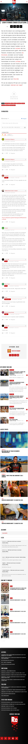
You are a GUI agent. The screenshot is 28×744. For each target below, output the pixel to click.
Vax (3, 557)
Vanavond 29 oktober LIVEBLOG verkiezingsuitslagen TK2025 (16, 396)
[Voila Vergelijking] (4, 420)
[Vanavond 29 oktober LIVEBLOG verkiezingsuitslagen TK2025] (4, 397)
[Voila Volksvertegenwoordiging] (4, 409)
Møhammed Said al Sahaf (11, 190)
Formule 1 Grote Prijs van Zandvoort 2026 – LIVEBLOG (13, 476)
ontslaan (18, 61)
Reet (6, 297)
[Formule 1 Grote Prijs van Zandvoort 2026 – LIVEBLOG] (14, 464)
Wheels (3, 474)
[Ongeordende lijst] (11, 127)
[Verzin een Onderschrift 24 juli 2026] (5, 610)
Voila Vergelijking (13, 419)
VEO (3, 498)
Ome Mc (15, 79)
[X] (14, 26)
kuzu (12, 103)
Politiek (4, 19)
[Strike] (7, 127)
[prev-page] (2, 641)
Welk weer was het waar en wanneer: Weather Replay (11, 451)
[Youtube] (18, 355)
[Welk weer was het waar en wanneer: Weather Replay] (14, 440)
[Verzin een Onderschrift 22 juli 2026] (5, 633)
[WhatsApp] (21, 26)
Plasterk (18, 103)
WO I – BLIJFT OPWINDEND (6, 662)
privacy (3, 105)
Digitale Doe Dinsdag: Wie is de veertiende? (10, 710)
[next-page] (4, 641)
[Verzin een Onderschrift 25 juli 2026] (5, 599)
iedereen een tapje (16, 85)
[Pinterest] (17, 26)
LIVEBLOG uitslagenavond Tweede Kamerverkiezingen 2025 (16, 383)
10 (26, 409)
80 (26, 384)
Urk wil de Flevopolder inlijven (8, 664)
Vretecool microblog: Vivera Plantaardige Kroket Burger (13, 674)
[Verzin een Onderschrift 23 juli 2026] (5, 622)
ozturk (15, 103)
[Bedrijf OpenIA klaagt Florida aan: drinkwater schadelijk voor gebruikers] (4, 372)
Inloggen (24, 118)
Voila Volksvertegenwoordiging (16, 408)
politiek (23, 103)
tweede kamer (12, 105)
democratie (7, 103)
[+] (19, 127)
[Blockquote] (12, 127)
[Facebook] (11, 26)
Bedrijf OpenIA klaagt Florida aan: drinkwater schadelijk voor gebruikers (17, 373)
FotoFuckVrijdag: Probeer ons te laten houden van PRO (13, 704)
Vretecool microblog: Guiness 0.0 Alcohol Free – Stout (13, 672)
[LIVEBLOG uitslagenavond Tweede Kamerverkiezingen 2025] (4, 383)
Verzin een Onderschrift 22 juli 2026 (18, 634)
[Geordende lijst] (9, 127)
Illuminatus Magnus (9, 139)
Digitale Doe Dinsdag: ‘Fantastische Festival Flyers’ (12, 702)
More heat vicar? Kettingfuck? (7, 706)
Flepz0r (10, 384)
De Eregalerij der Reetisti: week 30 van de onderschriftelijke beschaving (18, 588)
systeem (17, 48)
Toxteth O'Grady (16, 351)
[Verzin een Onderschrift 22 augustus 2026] (14, 489)
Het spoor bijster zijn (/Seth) (7, 660)
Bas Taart (7, 284)
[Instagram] (13, 355)
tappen (7, 105)
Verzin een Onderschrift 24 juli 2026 (18, 611)
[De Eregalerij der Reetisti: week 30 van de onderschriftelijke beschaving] (5, 588)
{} (17, 127)
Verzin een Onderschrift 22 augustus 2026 (12, 500)
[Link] (16, 127)
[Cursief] (4, 127)
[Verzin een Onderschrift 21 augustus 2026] (14, 512)
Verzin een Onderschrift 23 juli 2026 (18, 622)
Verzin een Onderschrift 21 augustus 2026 (12, 523)
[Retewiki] (16, 738)
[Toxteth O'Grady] (9, 351)
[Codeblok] (14, 127)
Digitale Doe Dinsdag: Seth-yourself (9, 708)
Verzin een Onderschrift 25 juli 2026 (18, 600)
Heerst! (3, 449)
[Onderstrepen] (6, 127)
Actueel (12, 380)
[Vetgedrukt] (2, 127)
